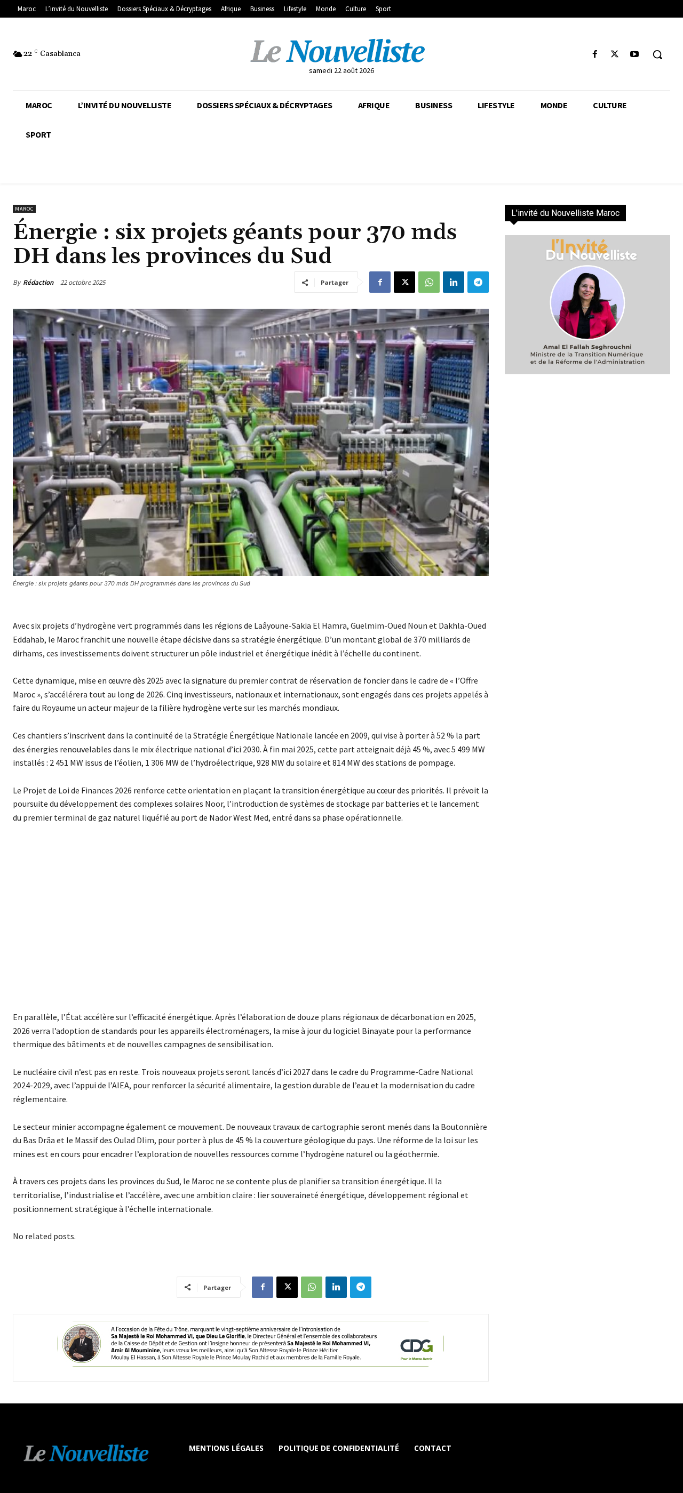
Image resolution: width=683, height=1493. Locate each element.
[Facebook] (594, 54)
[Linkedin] (453, 282)
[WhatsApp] (429, 282)
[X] (615, 54)
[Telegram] (478, 282)
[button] (657, 54)
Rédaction (38, 282)
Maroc (24, 208)
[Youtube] (635, 54)
